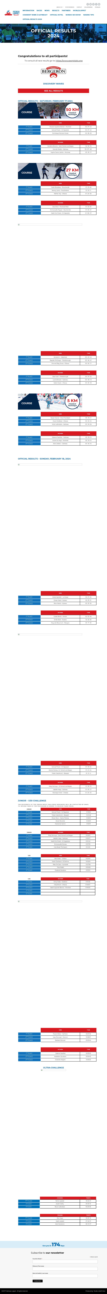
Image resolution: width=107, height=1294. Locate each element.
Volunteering (88, 7)
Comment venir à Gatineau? (35, 15)
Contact (79, 7)
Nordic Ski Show (73, 15)
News (47, 10)
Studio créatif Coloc (99, 1291)
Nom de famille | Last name (40, 1273)
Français (97, 7)
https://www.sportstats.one (69, 60)
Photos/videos (69, 7)
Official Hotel (56, 15)
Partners (66, 10)
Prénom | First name (38, 1266)
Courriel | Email (37, 1259)
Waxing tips (88, 15)
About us (59, 7)
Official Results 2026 (32, 19)
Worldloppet (79, 10)
